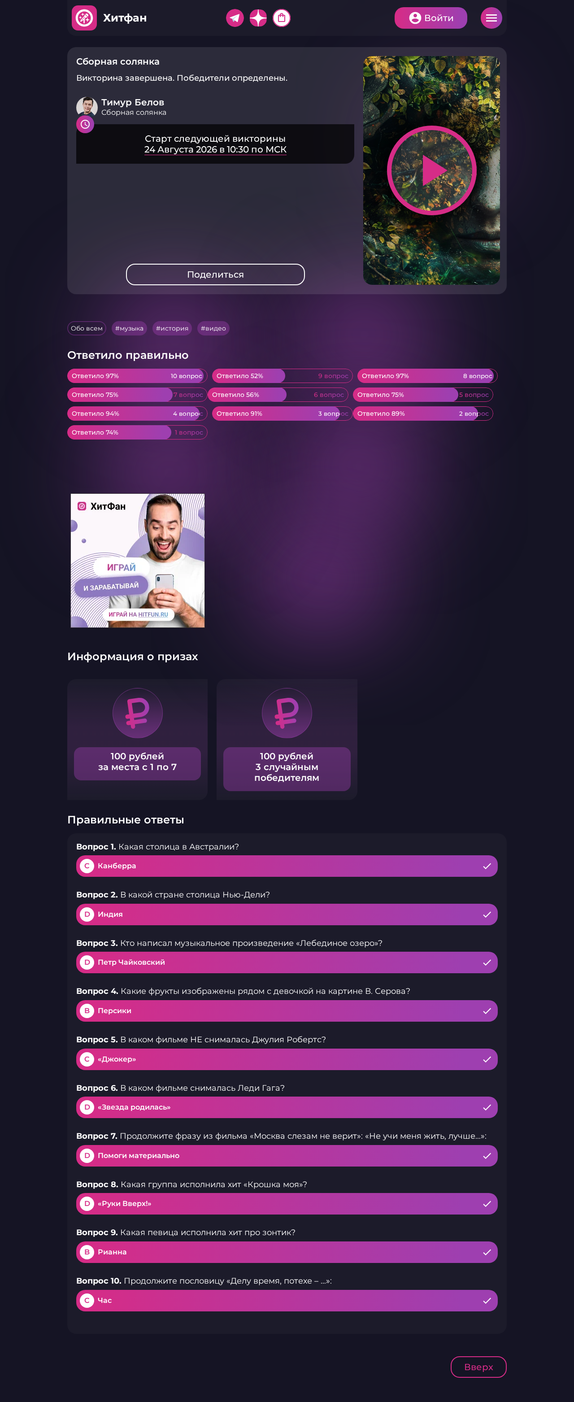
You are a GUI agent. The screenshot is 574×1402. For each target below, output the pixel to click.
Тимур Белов (132, 102)
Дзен (258, 18)
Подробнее (215, 144)
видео (215, 328)
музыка (132, 328)
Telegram (235, 18)
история (174, 328)
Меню (491, 18)
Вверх (478, 1367)
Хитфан (125, 17)
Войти (439, 18)
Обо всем (87, 328)
